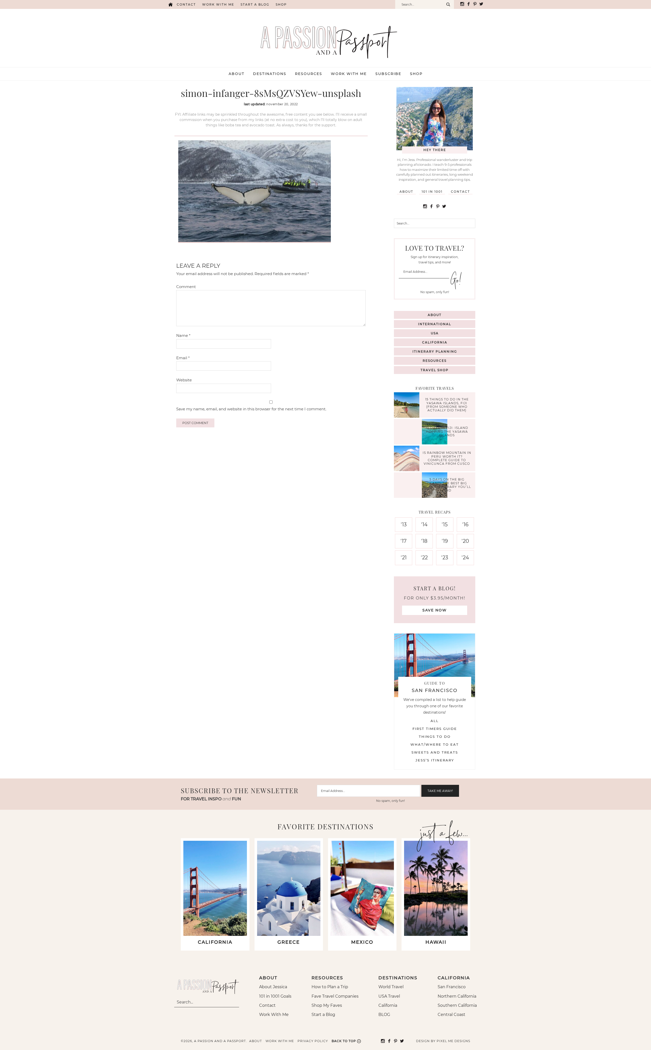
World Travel (391, 986)
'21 (404, 557)
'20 (465, 541)
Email (183, 357)
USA (435, 333)
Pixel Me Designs (453, 1041)
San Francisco (452, 986)
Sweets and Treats (434, 752)
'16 (465, 524)
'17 (404, 541)
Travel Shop (435, 370)
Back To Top (344, 1041)
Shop (281, 4)
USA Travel (389, 996)
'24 (465, 557)
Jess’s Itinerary (435, 760)
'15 (445, 524)
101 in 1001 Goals (275, 996)
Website (184, 380)
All (435, 721)
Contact (186, 4)
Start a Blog (255, 4)
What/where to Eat (434, 744)
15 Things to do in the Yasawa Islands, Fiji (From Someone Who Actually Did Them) (447, 404)
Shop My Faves (327, 1005)
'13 (404, 524)
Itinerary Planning (434, 351)
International (434, 324)
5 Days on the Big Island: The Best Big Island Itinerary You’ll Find (447, 484)
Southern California (457, 1005)
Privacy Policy (313, 1041)
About (406, 191)
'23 (444, 557)
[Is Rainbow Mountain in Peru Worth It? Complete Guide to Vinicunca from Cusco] (408, 459)
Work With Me (274, 1014)
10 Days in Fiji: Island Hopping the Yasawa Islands (447, 431)
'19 (445, 541)
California (434, 342)
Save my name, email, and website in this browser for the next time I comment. (251, 409)
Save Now (434, 610)
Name (183, 335)
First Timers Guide (434, 729)
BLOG (384, 1014)
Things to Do (435, 736)
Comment (186, 286)
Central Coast (451, 1014)
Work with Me (218, 4)
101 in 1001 (432, 191)
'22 (424, 557)
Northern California (457, 996)
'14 (424, 524)
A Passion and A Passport (325, 37)
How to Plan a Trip (330, 986)
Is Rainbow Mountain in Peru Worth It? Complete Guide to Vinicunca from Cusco (447, 458)
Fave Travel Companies (335, 996)
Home (170, 4)
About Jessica (273, 986)
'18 (424, 541)
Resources (435, 361)
